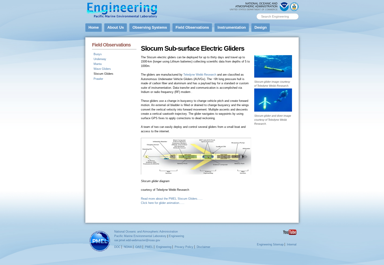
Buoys (98, 54)
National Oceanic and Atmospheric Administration (146, 231)
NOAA (128, 247)
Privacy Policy (184, 247)
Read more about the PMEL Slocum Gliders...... (172, 198)
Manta (98, 64)
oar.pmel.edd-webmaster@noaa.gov (137, 240)
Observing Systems (149, 27)
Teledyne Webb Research (199, 74)
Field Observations (192, 27)
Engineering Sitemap (270, 244)
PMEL (149, 247)
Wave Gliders (102, 68)
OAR (138, 247)
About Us (115, 27)
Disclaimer (203, 247)
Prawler (98, 78)
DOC (117, 247)
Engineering (176, 236)
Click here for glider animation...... (162, 203)
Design (260, 27)
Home (93, 27)
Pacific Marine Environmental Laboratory (140, 236)
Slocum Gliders (103, 73)
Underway (100, 59)
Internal (291, 244)
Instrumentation (232, 27)
